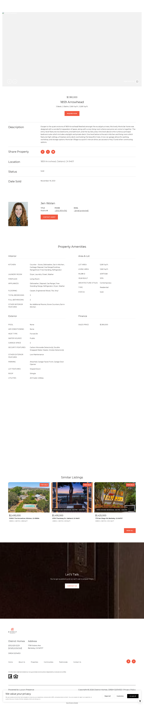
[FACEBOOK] (128, 661)
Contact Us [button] (72, 586)
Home (10, 662)
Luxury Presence (26, 690)
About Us (22, 662)
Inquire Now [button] (72, 113)
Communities (48, 662)
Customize (120, 696)
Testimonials (63, 662)
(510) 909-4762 (61, 211)
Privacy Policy (129, 690)
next (15, 81)
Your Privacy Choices (72, 703)
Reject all (108, 696)
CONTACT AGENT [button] (49, 217)
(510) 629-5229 (14, 645)
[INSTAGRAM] (134, 661)
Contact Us (77, 662)
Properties (34, 662)
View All (129, 530)
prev (9, 81)
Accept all (133, 696)
